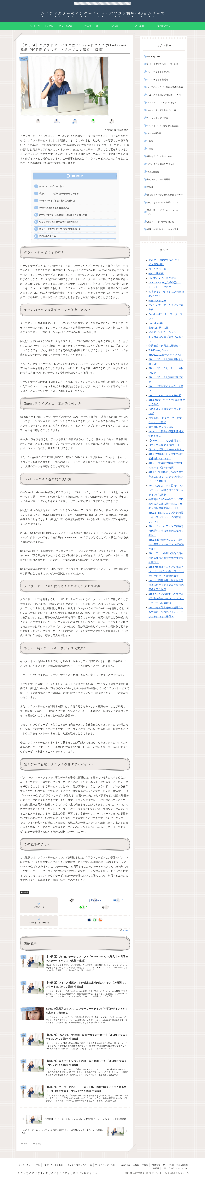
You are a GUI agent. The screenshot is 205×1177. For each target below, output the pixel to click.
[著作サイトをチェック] (89, 920)
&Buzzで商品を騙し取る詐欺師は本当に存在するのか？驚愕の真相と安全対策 (166, 585)
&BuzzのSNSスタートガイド (165, 395)
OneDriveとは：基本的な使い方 (54, 208)
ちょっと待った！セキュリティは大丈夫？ (59, 222)
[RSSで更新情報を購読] (100, 920)
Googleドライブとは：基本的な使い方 (57, 200)
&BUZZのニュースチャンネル (165, 354)
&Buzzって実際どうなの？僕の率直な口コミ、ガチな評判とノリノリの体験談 (166, 477)
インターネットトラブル (29, 1165)
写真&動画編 (182, 1165)
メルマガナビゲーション (162, 332)
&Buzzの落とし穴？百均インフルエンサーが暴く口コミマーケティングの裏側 (166, 490)
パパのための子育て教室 (162, 278)
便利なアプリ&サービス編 (162, 1165)
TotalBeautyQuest (158, 350)
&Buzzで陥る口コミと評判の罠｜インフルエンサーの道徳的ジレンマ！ (166, 517)
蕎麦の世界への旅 (159, 327)
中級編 (25, 892)
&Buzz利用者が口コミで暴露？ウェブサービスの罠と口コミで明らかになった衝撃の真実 (166, 571)
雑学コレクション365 (161, 427)
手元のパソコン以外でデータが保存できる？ (60, 193)
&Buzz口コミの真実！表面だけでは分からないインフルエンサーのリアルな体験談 (166, 598)
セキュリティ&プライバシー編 (78, 1165)
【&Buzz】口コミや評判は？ (165, 440)
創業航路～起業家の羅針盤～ (165, 345)
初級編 (156, 1168)
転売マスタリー (157, 300)
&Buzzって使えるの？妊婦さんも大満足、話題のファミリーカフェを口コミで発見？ (166, 612)
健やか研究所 (156, 273)
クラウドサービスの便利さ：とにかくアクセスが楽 (63, 214)
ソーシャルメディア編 (104, 1165)
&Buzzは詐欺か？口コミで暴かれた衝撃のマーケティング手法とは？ (166, 544)
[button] (111, 121)
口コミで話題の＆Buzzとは (164, 445)
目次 (73, 176)
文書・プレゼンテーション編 (174, 1168)
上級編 (136, 1165)
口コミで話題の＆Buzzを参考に (166, 449)
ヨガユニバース (157, 269)
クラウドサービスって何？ (51, 186)
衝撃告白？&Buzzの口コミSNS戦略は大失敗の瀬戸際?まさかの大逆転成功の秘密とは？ (166, 504)
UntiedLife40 (156, 323)
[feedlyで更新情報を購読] (95, 920)
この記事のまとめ (47, 236)
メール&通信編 (123, 1165)
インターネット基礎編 (52, 1165)
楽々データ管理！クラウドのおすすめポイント (61, 229)
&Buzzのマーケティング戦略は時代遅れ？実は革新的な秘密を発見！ (166, 531)
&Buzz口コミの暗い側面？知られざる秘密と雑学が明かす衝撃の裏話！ (166, 558)
